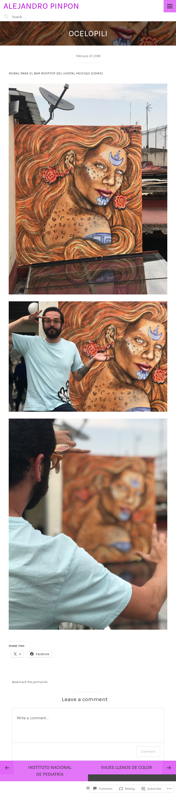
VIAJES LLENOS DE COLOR (126, 767)
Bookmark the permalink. (30, 682)
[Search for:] (29, 16)
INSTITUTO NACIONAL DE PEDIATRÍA (49, 771)
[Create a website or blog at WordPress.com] (88, 788)
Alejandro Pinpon (41, 6)
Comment (148, 751)
